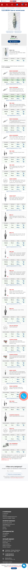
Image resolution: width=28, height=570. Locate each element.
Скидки (4, 536)
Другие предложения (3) (14, 246)
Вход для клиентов (7, 541)
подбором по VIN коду (6, 458)
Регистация (5, 542)
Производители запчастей (9, 524)
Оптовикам (5, 534)
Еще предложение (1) (14, 115)
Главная (3, 8)
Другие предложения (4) (14, 383)
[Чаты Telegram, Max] (24, 565)
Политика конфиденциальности (10, 516)
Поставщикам (6, 533)
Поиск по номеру (6, 525)
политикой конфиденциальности (16, 477)
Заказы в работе (6, 544)
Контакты (5, 515)
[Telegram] (17, 5)
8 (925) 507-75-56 (9, 555)
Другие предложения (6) (14, 148)
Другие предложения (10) (14, 84)
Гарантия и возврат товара (9, 518)
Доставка (5, 528)
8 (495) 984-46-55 (9, 554)
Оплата (4, 527)
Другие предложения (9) (14, 210)
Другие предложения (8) (14, 191)
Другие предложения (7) (14, 265)
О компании (5, 513)
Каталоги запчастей (7, 522)
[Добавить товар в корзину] (23, 60)
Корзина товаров (6, 547)
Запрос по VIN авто (7, 545)
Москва (4, 1)
